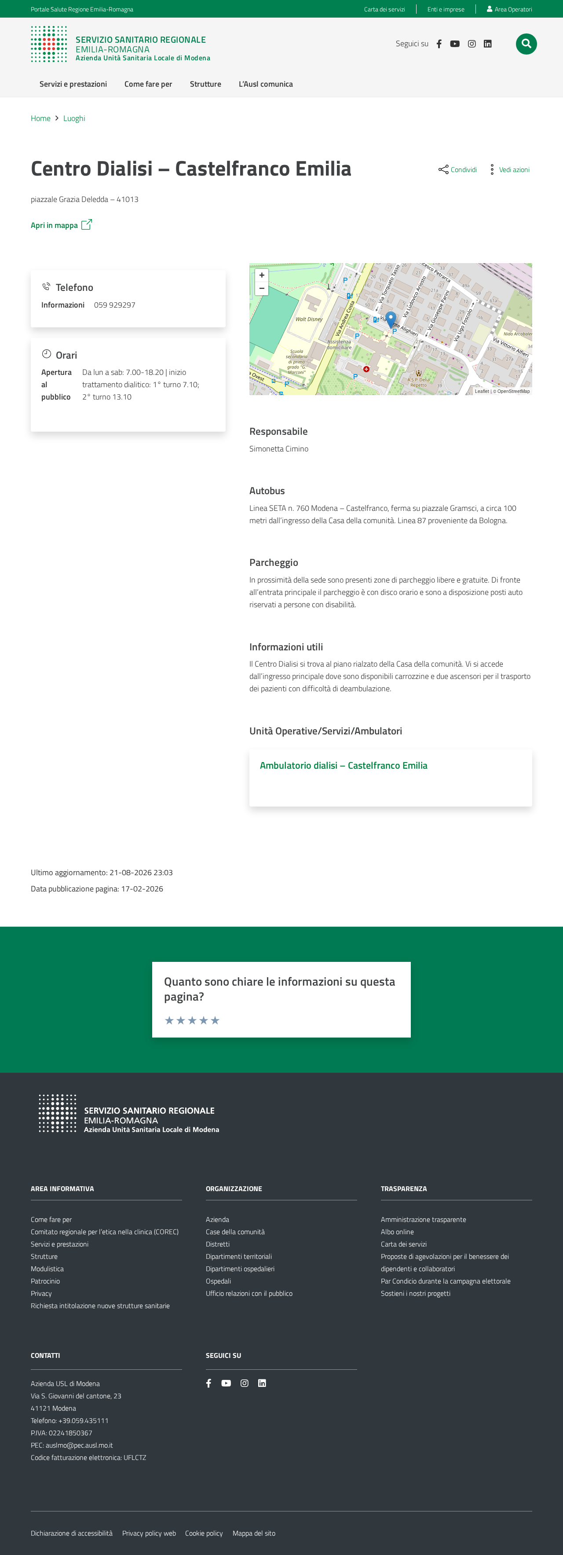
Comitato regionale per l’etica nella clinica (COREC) (105, 1231)
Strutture (44, 1256)
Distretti (218, 1244)
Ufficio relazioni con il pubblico (249, 1293)
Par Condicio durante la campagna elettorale (446, 1281)
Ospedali (218, 1281)
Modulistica (47, 1268)
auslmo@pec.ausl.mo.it (79, 1445)
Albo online (397, 1231)
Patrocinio (45, 1281)
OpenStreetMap (513, 391)
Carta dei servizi (404, 1244)
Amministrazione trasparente (423, 1219)
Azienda (217, 1219)
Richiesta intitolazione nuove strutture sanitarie (100, 1305)
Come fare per (51, 1219)
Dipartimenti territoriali (239, 1256)
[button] (526, 43)
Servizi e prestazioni (59, 1244)
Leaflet (482, 391)
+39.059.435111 (83, 1420)
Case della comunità (235, 1231)
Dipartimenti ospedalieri (240, 1268)
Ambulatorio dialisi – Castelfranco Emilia (344, 765)
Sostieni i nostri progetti (415, 1293)
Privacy (41, 1293)
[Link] (120, 44)
